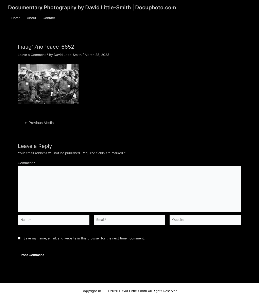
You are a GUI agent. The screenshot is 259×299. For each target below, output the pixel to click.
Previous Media (39, 122)
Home (15, 18)
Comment (26, 163)
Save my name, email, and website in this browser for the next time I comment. (84, 238)
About (31, 18)
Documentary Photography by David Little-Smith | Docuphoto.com (92, 7)
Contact (49, 18)
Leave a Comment (32, 55)
